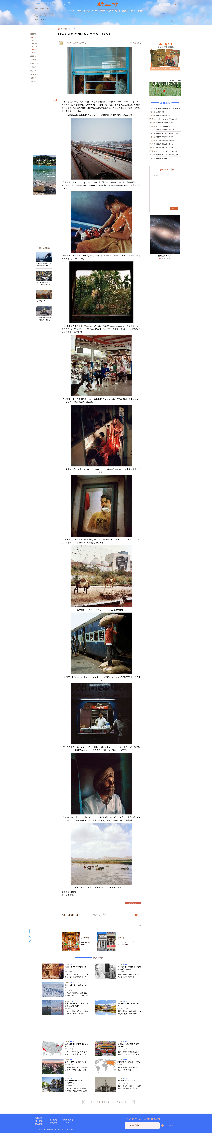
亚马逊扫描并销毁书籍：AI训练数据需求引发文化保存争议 (44, 283)
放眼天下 (34, 43)
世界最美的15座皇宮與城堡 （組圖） (128, 1045)
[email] (29, 942)
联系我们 (39, 1124)
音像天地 (132, 11)
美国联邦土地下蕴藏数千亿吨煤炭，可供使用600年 (44, 318)
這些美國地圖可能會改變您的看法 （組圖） (76, 1045)
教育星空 (125, 11)
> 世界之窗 (85, 938)
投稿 (38, 3)
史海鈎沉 (110, 11)
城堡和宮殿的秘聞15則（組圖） (128, 1004)
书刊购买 (65, 1123)
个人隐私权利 (59, 1129)
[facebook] (29, 931)
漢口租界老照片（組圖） (127, 1080)
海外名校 (34, 46)
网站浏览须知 (69, 1129)
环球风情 (34, 49)
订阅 (52, 3)
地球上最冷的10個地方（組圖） (76, 986)
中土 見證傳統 (161, 13)
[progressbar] (55, 14)
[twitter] (29, 936)
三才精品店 (52, 1123)
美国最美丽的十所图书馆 (87, 943)
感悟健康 (102, 11)
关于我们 (39, 1121)
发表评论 (133, 903)
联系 (45, 3)
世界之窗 (79, 11)
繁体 (179, 4)
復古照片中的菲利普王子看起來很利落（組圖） (129, 967)
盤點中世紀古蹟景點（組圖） (76, 1062)
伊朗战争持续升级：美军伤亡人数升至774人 (43, 264)
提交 (136, 915)
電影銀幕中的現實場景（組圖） (75, 967)
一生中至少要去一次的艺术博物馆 (123, 943)
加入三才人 (164, 4)
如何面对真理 (40, 301)
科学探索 (87, 11)
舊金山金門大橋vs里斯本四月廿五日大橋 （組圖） (76, 1004)
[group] (46, 17)
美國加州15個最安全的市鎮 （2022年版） (76, 1081)
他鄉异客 (34, 40)
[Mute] (51, 14)
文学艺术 (117, 11)
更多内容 (140, 11)
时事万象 (72, 11)
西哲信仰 (34, 52)
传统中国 (94, 11)
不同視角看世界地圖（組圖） (129, 1062)
